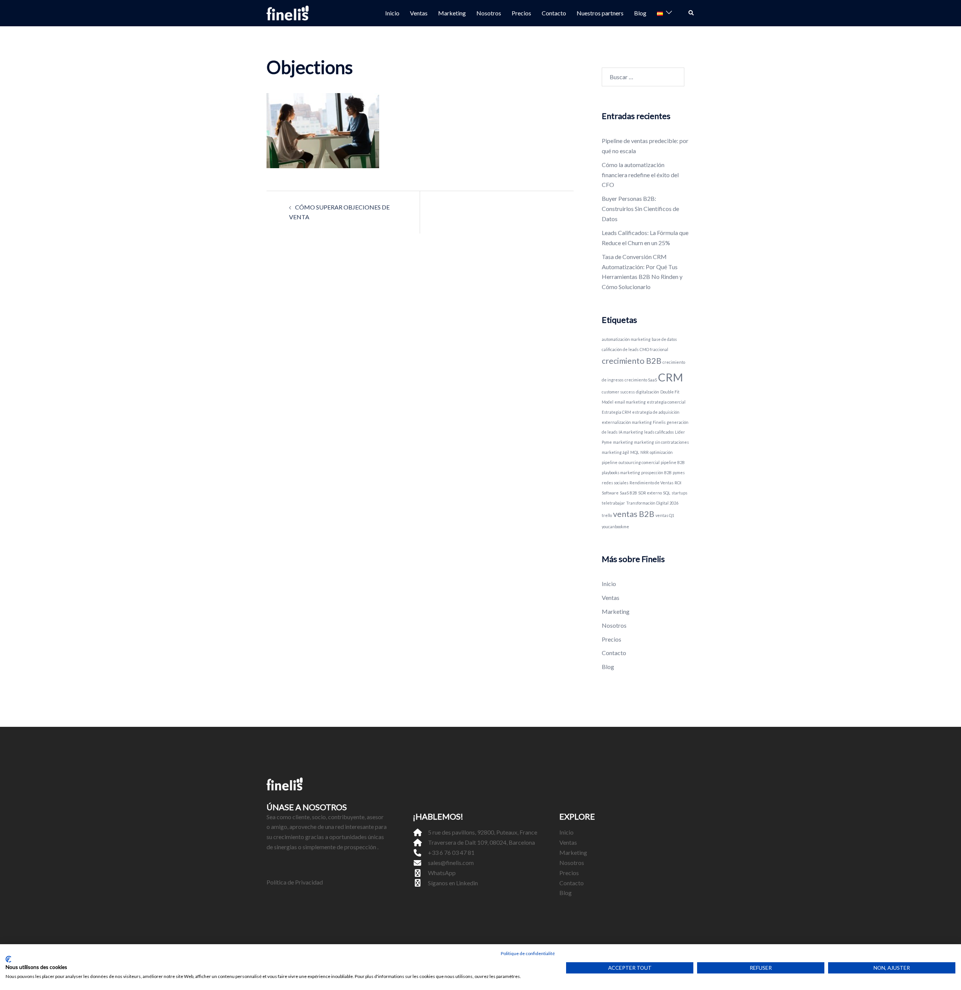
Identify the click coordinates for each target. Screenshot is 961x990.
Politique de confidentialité (528, 953)
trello (607, 515)
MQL (634, 452)
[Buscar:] (643, 77)
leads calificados (659, 431)
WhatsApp (442, 872)
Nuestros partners (600, 13)
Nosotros (488, 13)
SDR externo (650, 492)
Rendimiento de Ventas (651, 482)
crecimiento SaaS (641, 379)
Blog (640, 13)
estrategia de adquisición (655, 412)
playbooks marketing (621, 472)
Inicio (392, 13)
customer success (618, 391)
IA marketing (631, 431)
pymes (679, 472)
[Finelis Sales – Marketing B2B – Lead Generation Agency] (288, 12)
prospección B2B (656, 472)
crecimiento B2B (631, 361)
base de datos (664, 339)
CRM (670, 377)
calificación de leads (620, 349)
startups (679, 492)
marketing (623, 442)
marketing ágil (615, 452)
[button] (691, 13)
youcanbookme (615, 526)
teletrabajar (613, 502)
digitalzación (647, 391)
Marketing (452, 13)
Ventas (419, 13)
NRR (644, 452)
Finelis (659, 422)
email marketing (630, 401)
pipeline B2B (673, 462)
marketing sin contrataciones (661, 442)
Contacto (554, 13)
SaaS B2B (628, 492)
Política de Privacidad (295, 882)
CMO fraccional (654, 349)
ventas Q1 (664, 515)
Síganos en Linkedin (453, 882)
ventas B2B (633, 514)
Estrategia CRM (616, 412)
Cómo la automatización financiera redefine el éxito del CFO (640, 174)
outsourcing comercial (639, 462)
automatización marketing (626, 339)
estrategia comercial (666, 401)
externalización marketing (627, 422)
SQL (666, 492)
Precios (521, 13)
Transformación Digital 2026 (652, 502)
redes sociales (615, 482)
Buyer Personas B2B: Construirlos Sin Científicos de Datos (640, 208)
